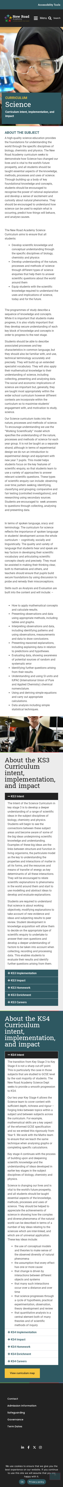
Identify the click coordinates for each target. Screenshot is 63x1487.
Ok (22, 1481)
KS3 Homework (20, 987)
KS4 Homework (20, 1346)
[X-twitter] (34, 1447)
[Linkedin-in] (22, 1447)
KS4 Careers (19, 1361)
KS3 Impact (18, 980)
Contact (12, 1398)
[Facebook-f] (28, 1447)
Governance (15, 1419)
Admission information (21, 1405)
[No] (55, 1476)
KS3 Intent (17, 796)
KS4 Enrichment (21, 1354)
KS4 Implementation (24, 1332)
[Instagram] (40, 1447)
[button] (31, 796)
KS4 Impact (18, 1339)
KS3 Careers (19, 1002)
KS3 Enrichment (21, 995)
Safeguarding (16, 1412)
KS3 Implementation (24, 973)
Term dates (14, 1426)
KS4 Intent (17, 1055)
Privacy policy (36, 1481)
